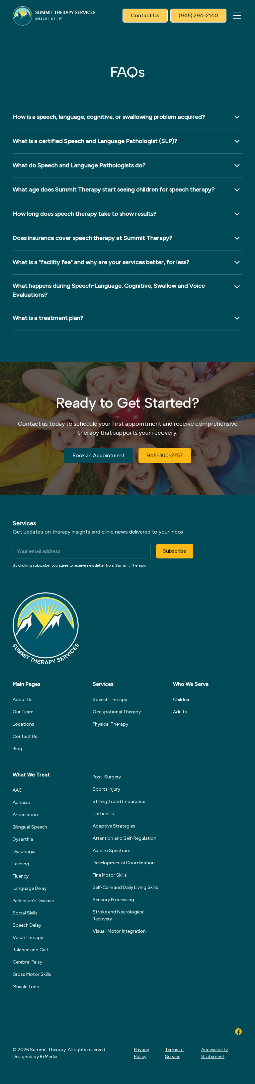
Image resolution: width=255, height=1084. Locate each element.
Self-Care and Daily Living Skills (125, 887)
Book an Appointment (98, 455)
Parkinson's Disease (33, 900)
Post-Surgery (107, 777)
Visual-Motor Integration (119, 931)
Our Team (23, 712)
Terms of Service (174, 1053)
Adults (180, 712)
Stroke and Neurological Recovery (118, 915)
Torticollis (103, 814)
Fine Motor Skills (110, 875)
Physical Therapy (110, 724)
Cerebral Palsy (27, 962)
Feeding (21, 864)
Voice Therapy (28, 937)
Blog (17, 749)
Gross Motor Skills (32, 974)
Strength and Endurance (119, 801)
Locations (23, 724)
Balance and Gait (30, 950)
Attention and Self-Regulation (124, 838)
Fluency (21, 876)
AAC (17, 790)
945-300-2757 (165, 455)
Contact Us (145, 15)
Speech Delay (27, 925)
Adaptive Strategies (114, 826)
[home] (54, 15)
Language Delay (29, 888)
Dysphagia (24, 851)
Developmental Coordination (124, 863)
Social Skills (25, 913)
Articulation (25, 815)
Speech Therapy (110, 699)
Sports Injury (106, 789)
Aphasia (21, 802)
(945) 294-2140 (198, 15)
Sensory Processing (113, 900)
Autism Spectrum (111, 850)
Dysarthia (23, 839)
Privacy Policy (141, 1053)
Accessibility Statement (214, 1053)
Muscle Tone (26, 986)
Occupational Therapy (117, 712)
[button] (235, 16)
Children (182, 699)
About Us (23, 699)
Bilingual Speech (30, 827)
